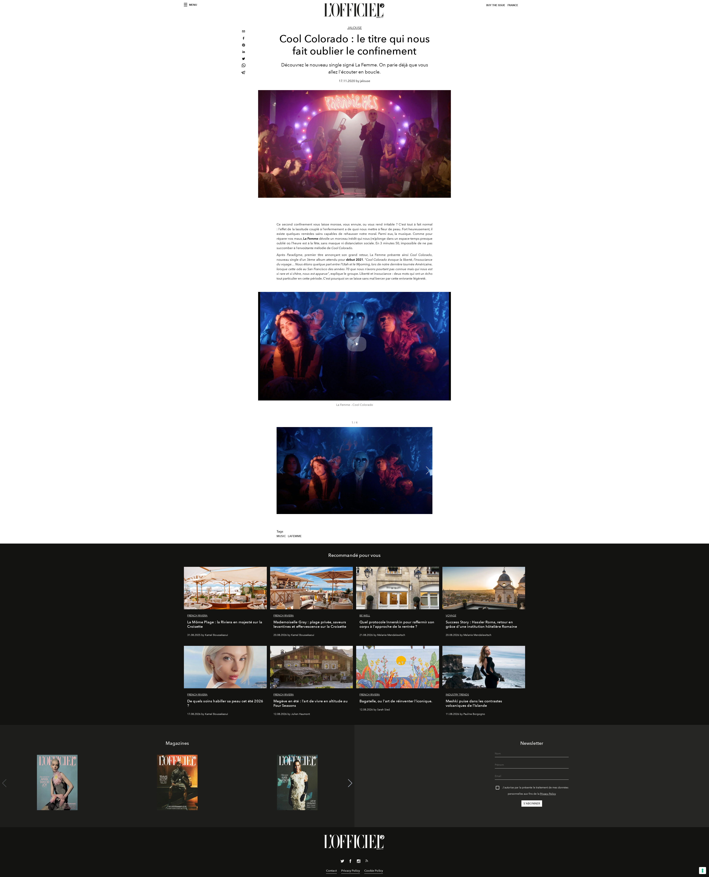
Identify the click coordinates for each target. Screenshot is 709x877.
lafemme (295, 536)
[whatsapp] (243, 66)
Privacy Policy (548, 793)
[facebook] (243, 38)
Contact (331, 870)
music (281, 536)
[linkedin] (243, 52)
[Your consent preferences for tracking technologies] (702, 870)
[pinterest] (243, 45)
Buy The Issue (495, 5)
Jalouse (354, 28)
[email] (243, 31)
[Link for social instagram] (358, 862)
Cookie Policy (373, 870)
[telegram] (243, 72)
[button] (428, 470)
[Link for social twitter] (342, 862)
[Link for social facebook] (350, 862)
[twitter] (243, 59)
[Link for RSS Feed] (367, 861)
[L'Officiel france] (354, 10)
